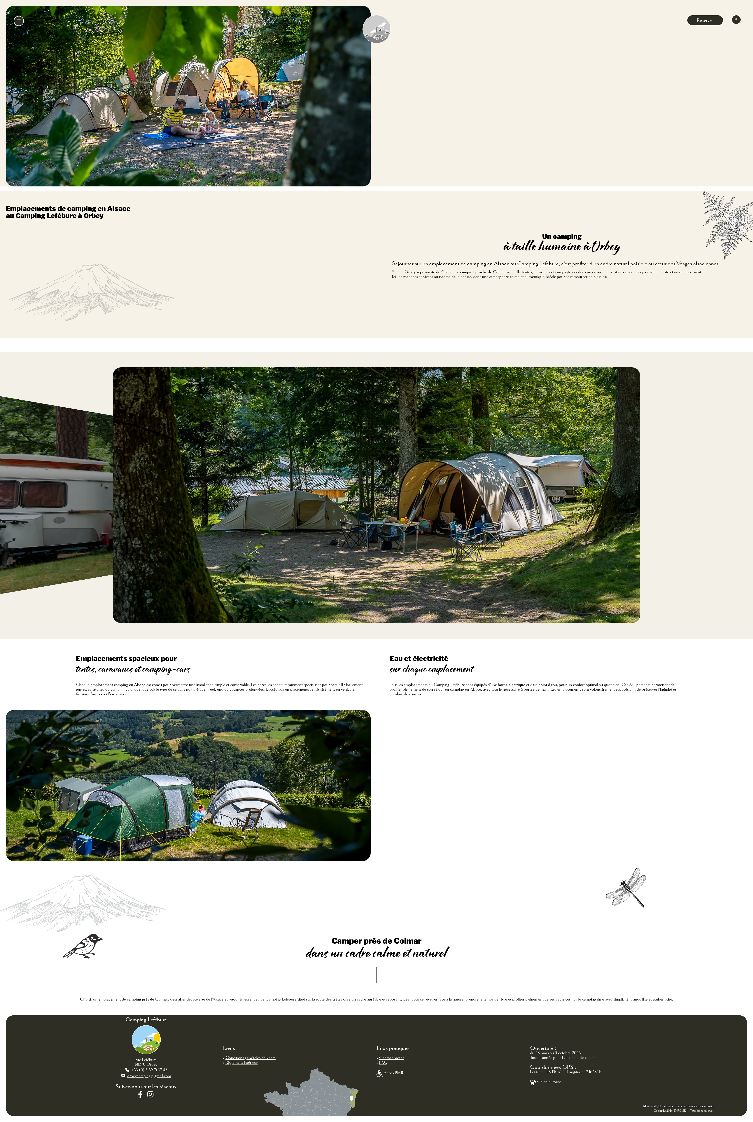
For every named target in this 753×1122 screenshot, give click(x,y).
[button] (5, 495)
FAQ (383, 1062)
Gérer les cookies (704, 1106)
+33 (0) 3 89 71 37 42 (149, 1070)
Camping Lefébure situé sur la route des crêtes (303, 999)
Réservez (705, 20)
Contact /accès (391, 1057)
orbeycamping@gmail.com (149, 1075)
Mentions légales (653, 1106)
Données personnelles (678, 1106)
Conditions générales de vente (251, 1057)
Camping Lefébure (538, 263)
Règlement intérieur (242, 1062)
